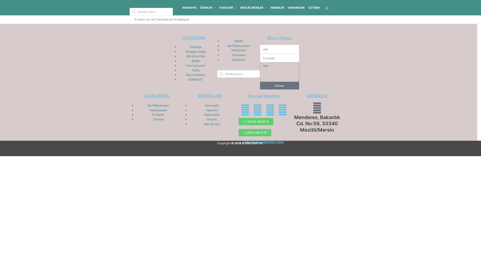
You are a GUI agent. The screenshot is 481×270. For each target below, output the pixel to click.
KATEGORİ (226, 7)
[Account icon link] (326, 7)
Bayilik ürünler (251, 7)
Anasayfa (189, 7)
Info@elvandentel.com (264, 142)
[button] (214, 8)
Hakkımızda (296, 7)
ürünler (206, 7)
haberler (277, 7)
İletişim (314, 7)
